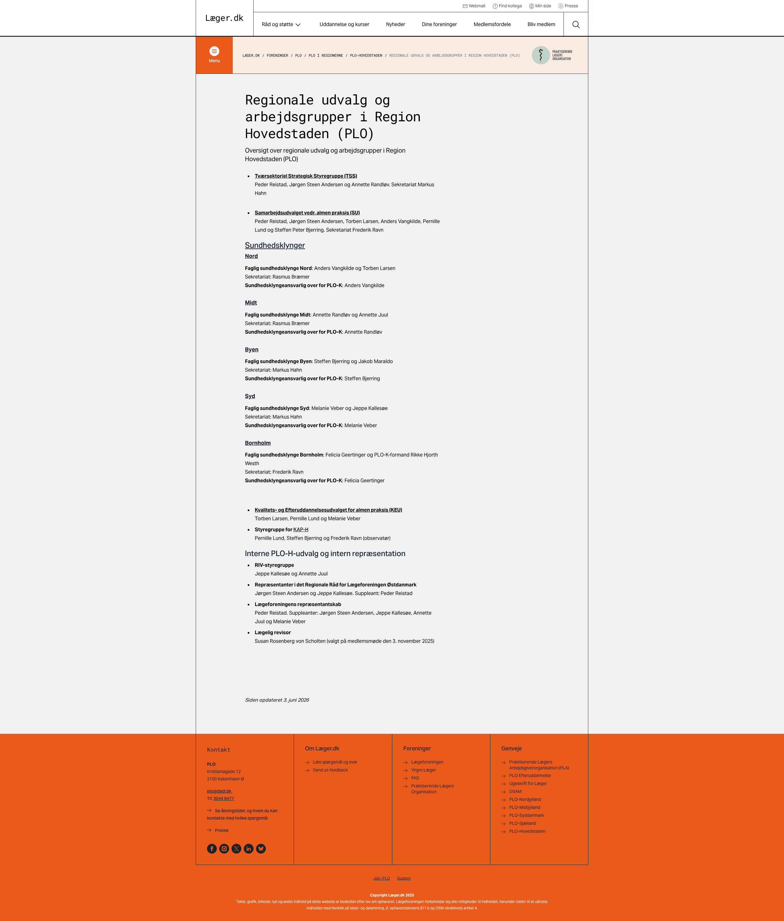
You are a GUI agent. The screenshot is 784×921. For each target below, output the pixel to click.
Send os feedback (330, 770)
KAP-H (300, 529)
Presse (571, 6)
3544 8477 (223, 798)
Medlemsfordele (492, 24)
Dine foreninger (439, 24)
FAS (415, 778)
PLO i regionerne (326, 55)
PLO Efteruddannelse (530, 775)
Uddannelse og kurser (344, 24)
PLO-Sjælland (522, 823)
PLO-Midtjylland (524, 807)
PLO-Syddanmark (526, 815)
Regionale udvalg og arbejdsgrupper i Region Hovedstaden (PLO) (454, 55)
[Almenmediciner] (224, 849)
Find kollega (510, 6)
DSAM (515, 791)
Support (404, 878)
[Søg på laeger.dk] (576, 24)
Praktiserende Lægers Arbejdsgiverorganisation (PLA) (539, 765)
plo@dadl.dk (219, 791)
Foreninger (277, 55)
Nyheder (395, 24)
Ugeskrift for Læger (528, 783)
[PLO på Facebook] (212, 849)
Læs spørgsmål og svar (335, 762)
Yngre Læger (423, 770)
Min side (543, 6)
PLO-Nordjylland (525, 799)
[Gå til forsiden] (224, 18)
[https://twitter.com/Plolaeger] (236, 849)
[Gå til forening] (552, 55)
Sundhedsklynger (275, 245)
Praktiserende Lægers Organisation (432, 788)
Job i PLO (381, 878)
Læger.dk (251, 55)
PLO (298, 55)
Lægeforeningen (427, 762)
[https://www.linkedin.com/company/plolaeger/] (249, 849)
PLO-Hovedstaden (366, 55)
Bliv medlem (541, 24)
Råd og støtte (277, 24)
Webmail (477, 6)
